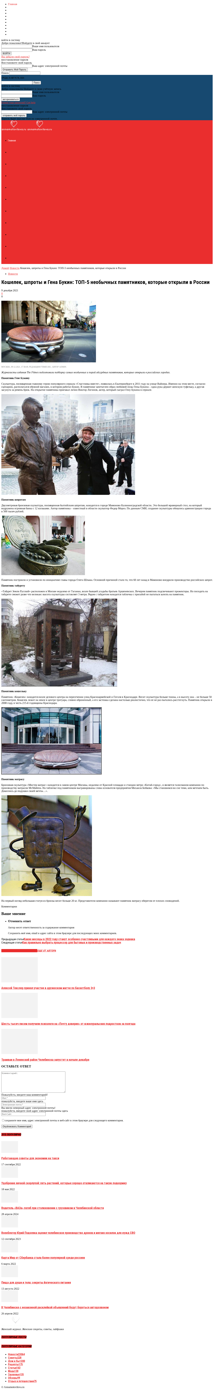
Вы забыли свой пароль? (15, 56)
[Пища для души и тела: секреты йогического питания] (9, 1276)
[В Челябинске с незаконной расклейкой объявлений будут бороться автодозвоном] (9, 1301)
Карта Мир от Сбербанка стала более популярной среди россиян (43, 1257)
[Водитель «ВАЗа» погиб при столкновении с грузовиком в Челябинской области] (9, 1201)
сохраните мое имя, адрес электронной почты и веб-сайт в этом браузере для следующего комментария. (64, 1120)
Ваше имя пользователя (45, 46)
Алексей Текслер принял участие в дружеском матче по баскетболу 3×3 (48, 988)
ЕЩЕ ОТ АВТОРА (46, 950)
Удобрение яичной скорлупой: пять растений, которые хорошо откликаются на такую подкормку (64, 1183)
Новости (15, 268)
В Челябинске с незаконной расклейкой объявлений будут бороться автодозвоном (55, 1307)
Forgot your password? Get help (18, 102)
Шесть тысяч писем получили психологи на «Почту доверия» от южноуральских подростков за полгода (68, 1023)
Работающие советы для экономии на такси (30, 1158)
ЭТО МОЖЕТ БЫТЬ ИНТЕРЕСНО (19, 950)
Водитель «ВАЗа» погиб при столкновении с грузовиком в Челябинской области (52, 1208)
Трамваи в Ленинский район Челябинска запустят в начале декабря (45, 1059)
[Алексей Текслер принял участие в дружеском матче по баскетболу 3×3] (19, 981)
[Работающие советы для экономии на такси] (9, 1152)
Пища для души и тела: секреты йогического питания (36, 1282)
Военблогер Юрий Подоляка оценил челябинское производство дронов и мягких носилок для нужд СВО (68, 1233)
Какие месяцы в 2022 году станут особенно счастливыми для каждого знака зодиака (79, 939)
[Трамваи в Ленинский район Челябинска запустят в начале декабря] (19, 1053)
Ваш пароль (39, 49)
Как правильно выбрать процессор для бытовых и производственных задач (71, 942)
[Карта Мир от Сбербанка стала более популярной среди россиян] (9, 1251)
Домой (5, 268)
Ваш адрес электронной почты (49, 65)
